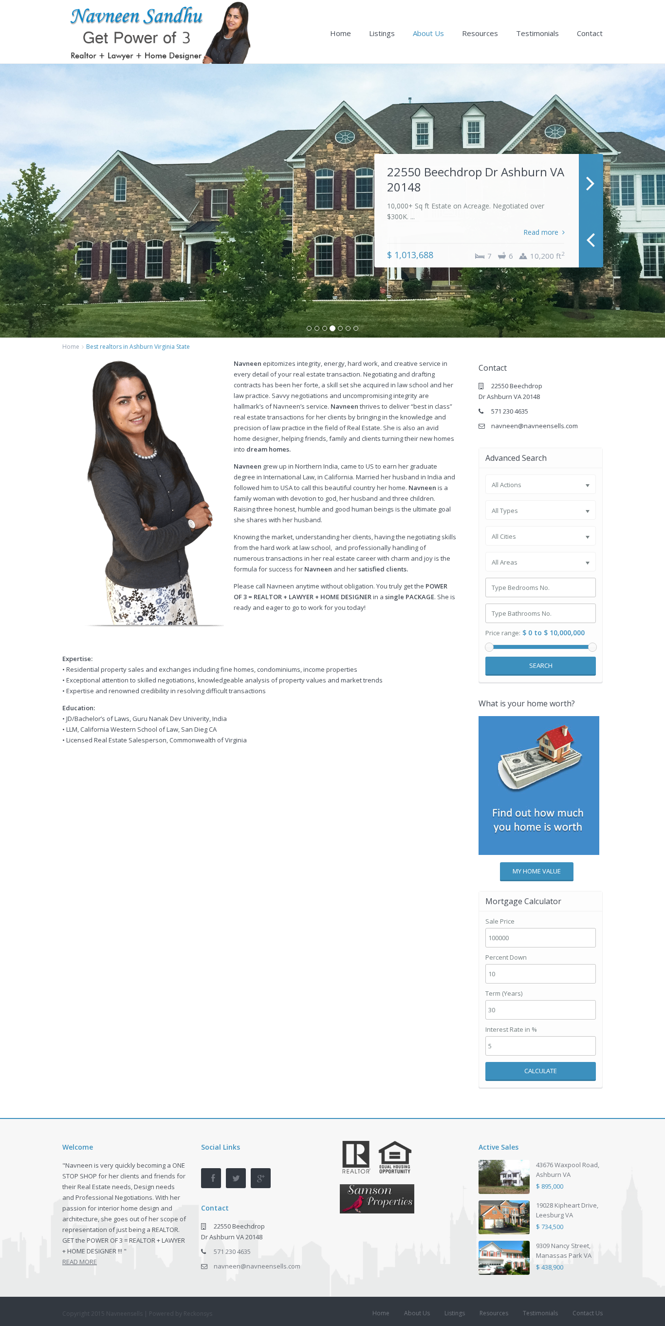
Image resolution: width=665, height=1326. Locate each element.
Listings (382, 33)
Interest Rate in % (511, 1029)
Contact (590, 33)
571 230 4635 (509, 411)
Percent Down (506, 957)
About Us (428, 33)
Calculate (540, 1070)
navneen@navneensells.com (534, 425)
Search (541, 665)
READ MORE (79, 1261)
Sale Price (500, 921)
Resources (480, 33)
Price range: (502, 633)
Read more (540, 232)
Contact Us (588, 1313)
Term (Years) (503, 993)
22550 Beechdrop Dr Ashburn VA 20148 (475, 179)
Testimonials (537, 33)
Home (340, 33)
